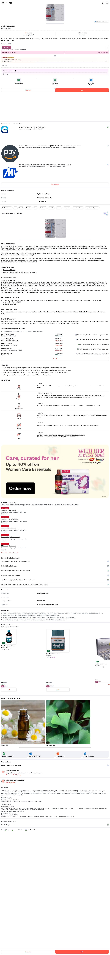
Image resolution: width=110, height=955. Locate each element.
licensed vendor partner (8, 808)
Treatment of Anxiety (9, 270)
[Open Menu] (3, 3)
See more (3, 514)
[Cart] (106, 3)
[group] (55, 11)
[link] (9, 3)
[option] (7, 207)
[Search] (102, 3)
